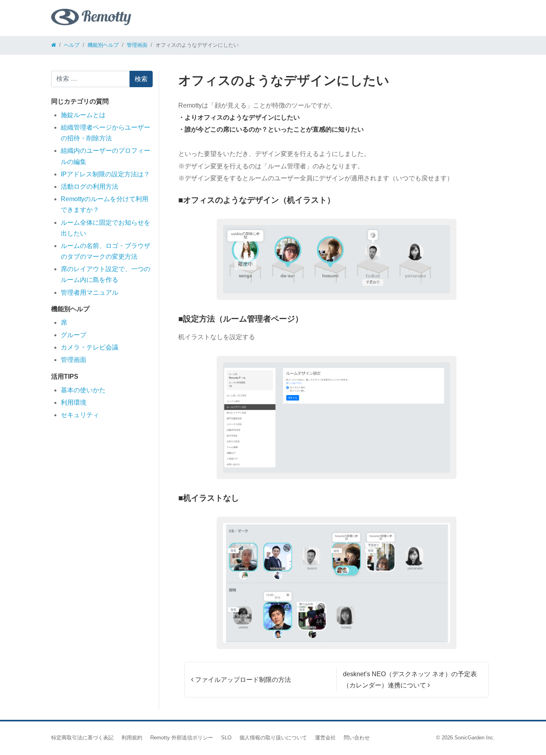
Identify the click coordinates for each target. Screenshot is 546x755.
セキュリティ (80, 414)
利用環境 (73, 402)
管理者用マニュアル (89, 292)
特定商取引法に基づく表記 (82, 738)
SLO (226, 738)
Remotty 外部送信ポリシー (181, 738)
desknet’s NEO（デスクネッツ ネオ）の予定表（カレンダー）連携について (410, 679)
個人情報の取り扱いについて (273, 738)
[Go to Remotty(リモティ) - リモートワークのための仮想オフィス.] (53, 45)
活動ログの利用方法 (89, 186)
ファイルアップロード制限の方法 (242, 679)
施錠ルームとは (83, 115)
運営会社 (325, 738)
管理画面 (73, 359)
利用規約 (132, 738)
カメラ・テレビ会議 (89, 347)
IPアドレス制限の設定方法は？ (105, 174)
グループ (73, 335)
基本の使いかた (83, 390)
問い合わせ (357, 738)
